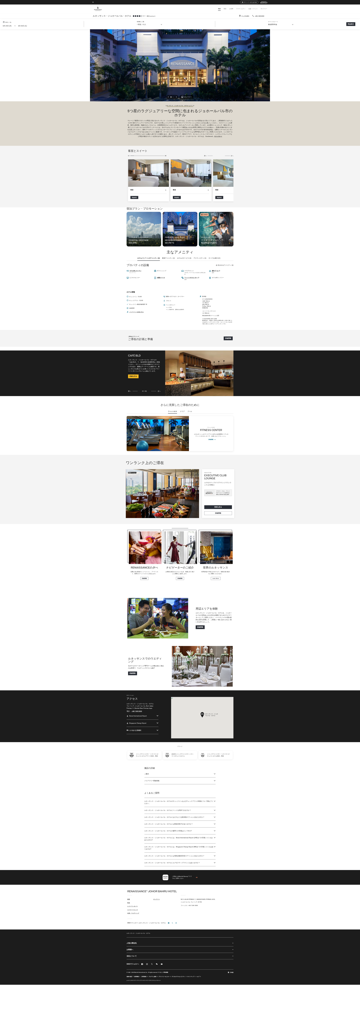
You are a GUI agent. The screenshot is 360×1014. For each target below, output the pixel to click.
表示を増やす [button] (218, 136)
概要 (219, 8)
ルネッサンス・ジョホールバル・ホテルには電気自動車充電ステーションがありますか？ (174, 856)
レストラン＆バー (132, 906)
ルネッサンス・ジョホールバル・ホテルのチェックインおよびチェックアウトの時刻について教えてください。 (178, 802)
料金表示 (134, 197)
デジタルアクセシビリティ (178, 976)
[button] (249, 2)
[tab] (148, 258)
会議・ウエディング (133, 913)
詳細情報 (228, 338)
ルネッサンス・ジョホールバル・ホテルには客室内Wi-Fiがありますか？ (168, 824)
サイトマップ (190, 976)
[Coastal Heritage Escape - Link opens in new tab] (144, 229)
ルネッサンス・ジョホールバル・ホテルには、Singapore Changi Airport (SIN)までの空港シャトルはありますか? (178, 848)
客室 (225, 8)
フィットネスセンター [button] (191, 277)
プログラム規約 (152, 976)
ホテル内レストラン (135, 270)
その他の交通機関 (135, 730)
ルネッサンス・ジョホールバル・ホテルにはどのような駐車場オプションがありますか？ (174, 817)
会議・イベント (253, 8)
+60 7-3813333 (259, 16)
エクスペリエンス (132, 909)
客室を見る (218, 507)
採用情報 (136, 976)
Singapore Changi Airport (137, 723)
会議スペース (161, 277)
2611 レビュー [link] (151, 16)
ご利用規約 (143, 976)
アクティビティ (240, 8)
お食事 (231, 8)
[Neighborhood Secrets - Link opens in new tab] (180, 229)
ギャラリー (264, 8)
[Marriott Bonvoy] (263, 2)
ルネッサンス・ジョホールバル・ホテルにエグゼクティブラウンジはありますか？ (172, 863)
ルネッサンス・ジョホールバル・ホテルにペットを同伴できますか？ (167, 810)
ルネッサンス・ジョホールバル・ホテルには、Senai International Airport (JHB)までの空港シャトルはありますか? (178, 839)
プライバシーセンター (164, 976)
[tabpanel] (180, 373)
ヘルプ (198, 976)
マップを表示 (245, 16)
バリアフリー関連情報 (151, 781)
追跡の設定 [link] (129, 976)
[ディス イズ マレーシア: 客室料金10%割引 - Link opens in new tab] (216, 229)
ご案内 (146, 774)
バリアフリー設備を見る (136, 312)
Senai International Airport (138, 716)
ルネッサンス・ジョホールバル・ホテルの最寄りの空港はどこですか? (168, 831)
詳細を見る (133, 376)
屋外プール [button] (215, 270)
